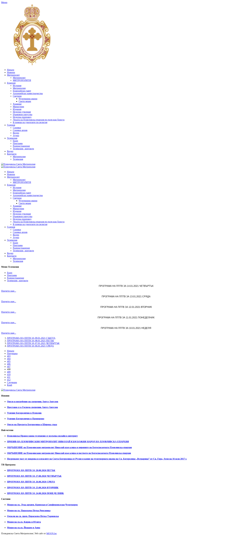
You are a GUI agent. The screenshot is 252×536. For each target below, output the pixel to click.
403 (8, 356)
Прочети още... (8, 291)
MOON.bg (51, 533)
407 (8, 366)
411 (8, 377)
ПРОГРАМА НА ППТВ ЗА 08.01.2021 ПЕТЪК (30, 340)
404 (8, 358)
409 (8, 372)
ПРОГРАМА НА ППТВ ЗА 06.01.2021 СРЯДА (30, 346)
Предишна (12, 353)
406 (8, 364)
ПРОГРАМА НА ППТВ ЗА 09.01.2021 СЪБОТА (31, 338)
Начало (10, 351)
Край (9, 385)
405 (8, 361)
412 (8, 380)
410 (8, 374)
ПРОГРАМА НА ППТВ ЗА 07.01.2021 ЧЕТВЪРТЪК (33, 343)
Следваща (12, 382)
